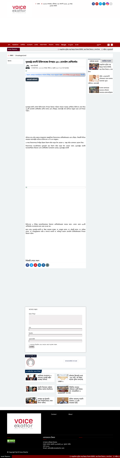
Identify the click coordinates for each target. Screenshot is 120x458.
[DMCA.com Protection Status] (11, 441)
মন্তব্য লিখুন (32, 314)
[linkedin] (103, 3)
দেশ (9, 45)
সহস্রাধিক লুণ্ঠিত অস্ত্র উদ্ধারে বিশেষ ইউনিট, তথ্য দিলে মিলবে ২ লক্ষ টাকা (72, 49)
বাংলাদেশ (29, 45)
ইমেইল (31, 333)
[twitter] (96, 3)
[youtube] (107, 3)
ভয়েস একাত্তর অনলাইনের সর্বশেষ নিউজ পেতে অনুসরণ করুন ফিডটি (55, 75)
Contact (53, 414)
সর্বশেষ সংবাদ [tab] (94, 61)
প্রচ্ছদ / (11, 55)
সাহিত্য (57, 45)
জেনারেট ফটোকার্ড (32, 79)
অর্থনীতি (22, 45)
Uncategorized (20, 55)
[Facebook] (27, 265)
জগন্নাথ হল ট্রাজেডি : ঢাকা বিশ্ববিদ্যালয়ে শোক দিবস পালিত (45, 401)
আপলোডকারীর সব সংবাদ (71, 361)
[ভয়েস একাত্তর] (19, 9)
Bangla (63, 45)
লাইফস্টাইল (43, 45)
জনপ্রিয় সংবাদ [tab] (106, 61)
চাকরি (36, 45)
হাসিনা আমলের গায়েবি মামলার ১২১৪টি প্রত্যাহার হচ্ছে (76, 401)
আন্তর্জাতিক (15, 45)
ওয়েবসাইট (32, 339)
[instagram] (100, 3)
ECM (76, 45)
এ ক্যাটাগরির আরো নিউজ (33, 371)
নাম (30, 327)
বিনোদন (51, 45)
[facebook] (93, 3)
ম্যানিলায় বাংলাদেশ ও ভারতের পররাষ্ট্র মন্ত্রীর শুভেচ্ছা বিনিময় (44, 378)
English (70, 45)
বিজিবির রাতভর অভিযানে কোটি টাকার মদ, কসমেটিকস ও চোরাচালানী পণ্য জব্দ (70, 390)
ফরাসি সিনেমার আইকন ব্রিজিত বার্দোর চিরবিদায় (45, 388)
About (70, 414)
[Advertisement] (60, 30)
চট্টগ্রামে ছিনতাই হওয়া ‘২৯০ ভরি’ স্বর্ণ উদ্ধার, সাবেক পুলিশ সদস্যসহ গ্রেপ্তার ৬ (70, 378)
